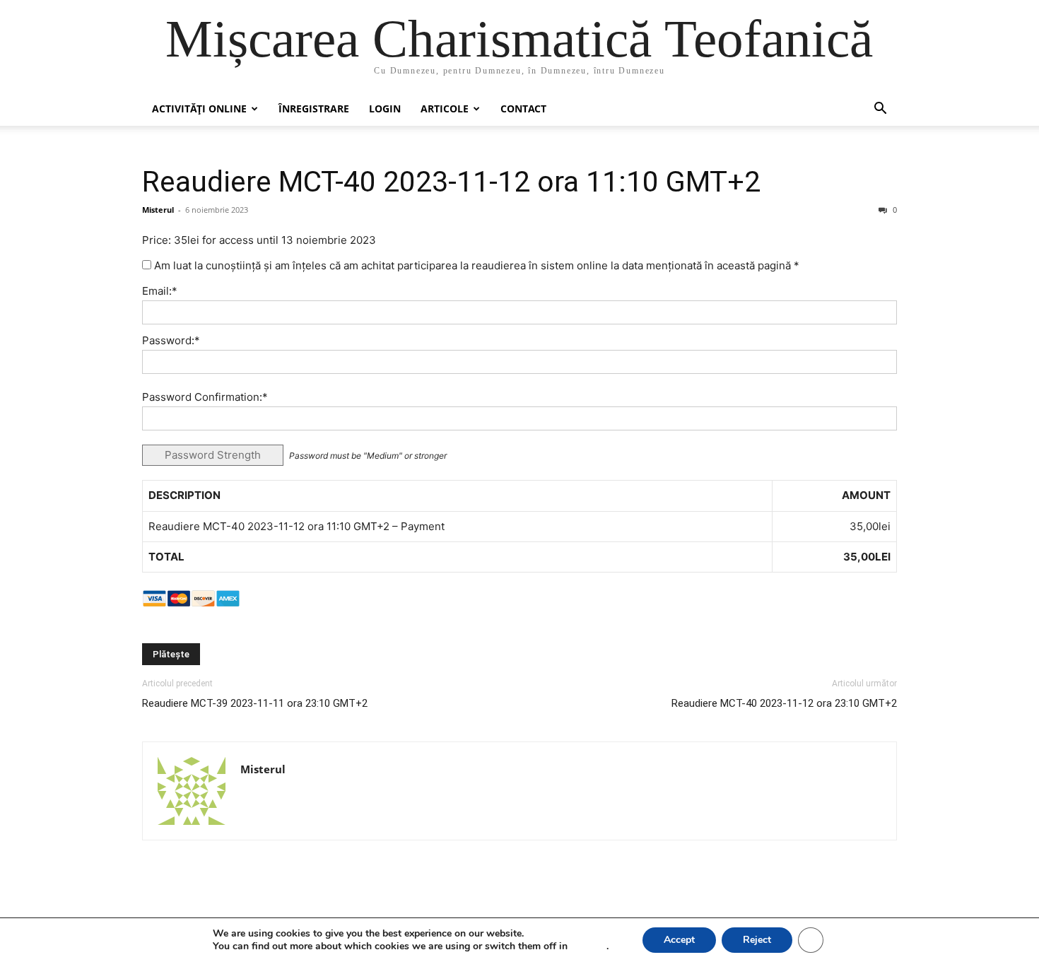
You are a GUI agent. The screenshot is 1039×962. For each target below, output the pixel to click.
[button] (880, 110)
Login (385, 108)
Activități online (199, 108)
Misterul (158, 209)
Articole (445, 108)
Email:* (159, 291)
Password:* (171, 340)
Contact (523, 108)
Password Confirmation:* (205, 397)
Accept (679, 939)
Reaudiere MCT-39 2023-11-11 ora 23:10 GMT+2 (255, 703)
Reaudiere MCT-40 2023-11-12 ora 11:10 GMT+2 (451, 182)
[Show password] (875, 365)
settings (588, 946)
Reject (757, 939)
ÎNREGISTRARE (313, 108)
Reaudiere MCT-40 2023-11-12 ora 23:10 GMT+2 (784, 703)
